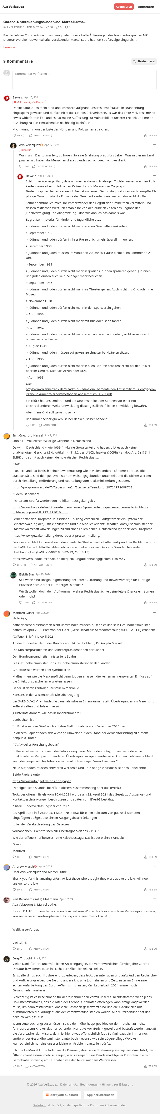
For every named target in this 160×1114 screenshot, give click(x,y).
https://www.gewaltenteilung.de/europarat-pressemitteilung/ (56, 535)
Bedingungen (89, 1084)
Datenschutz (69, 1084)
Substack (39, 1105)
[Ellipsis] (154, 97)
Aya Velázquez (13, 27)
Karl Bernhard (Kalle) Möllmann (35, 899)
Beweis (17, 97)
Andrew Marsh (23, 866)
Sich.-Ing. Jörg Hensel (27, 435)
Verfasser (26, 149)
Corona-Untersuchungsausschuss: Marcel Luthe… (44, 22)
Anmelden (146, 7)
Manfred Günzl (23, 613)
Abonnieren (124, 7)
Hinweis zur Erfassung (117, 1084)
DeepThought (22, 958)
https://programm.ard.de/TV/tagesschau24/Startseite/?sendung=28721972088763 (72, 487)
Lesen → (9, 47)
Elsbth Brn (26, 574)
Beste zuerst (146, 61)
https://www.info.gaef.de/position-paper (41, 781)
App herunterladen (100, 1095)
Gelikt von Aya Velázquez (30, 102)
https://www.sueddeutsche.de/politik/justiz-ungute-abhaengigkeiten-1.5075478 (70, 559)
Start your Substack (64, 1095)
